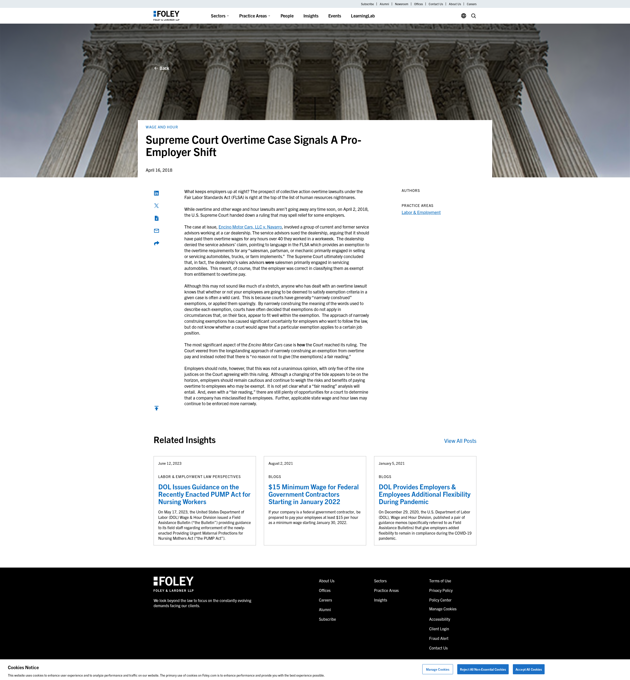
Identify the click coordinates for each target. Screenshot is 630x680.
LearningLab (363, 15)
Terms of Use (440, 580)
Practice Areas (253, 15)
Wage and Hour (162, 126)
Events (334, 15)
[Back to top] (156, 409)
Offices (418, 3)
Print (156, 218)
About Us (455, 3)
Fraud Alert (438, 638)
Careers (471, 3)
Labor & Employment (421, 212)
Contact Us (436, 3)
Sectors (218, 15)
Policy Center (440, 599)
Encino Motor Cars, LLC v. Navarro (250, 227)
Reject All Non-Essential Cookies (483, 669)
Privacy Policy (441, 590)
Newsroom (401, 3)
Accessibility (439, 619)
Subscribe (367, 3)
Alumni (384, 3)
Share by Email (156, 231)
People (287, 15)
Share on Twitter (156, 206)
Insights (310, 15)
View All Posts (460, 440)
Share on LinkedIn (156, 193)
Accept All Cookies (529, 669)
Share (156, 243)
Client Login (439, 628)
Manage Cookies (438, 669)
